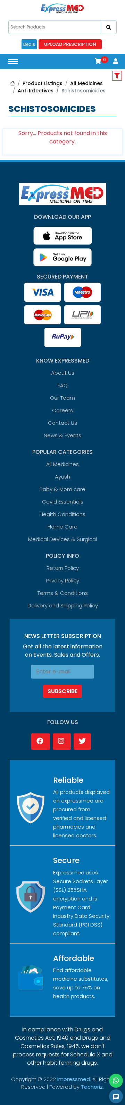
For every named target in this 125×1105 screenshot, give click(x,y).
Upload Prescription (70, 44)
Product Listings (42, 83)
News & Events (62, 435)
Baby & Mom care (62, 489)
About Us (62, 372)
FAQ (63, 385)
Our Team (62, 397)
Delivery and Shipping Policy (62, 605)
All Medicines (86, 83)
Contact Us (62, 422)
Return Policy (63, 568)
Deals (29, 44)
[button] (98, 61)
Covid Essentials (62, 501)
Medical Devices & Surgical (62, 539)
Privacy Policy (62, 580)
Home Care (62, 526)
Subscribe (62, 691)
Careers (62, 410)
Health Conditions (62, 514)
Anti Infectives (35, 90)
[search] (109, 27)
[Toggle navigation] (13, 61)
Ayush (62, 476)
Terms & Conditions (63, 593)
